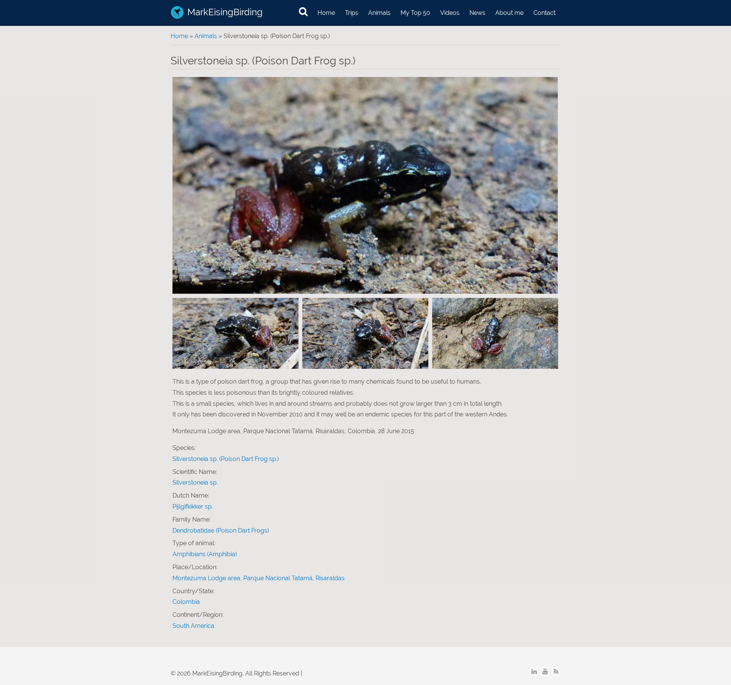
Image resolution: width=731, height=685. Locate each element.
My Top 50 (415, 12)
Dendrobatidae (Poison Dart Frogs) (220, 530)
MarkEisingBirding (225, 12)
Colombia (186, 601)
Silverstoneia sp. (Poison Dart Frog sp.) (225, 459)
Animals (379, 12)
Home (326, 12)
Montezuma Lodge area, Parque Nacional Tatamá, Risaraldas (258, 578)
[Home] (177, 12)
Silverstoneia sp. (195, 482)
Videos (450, 12)
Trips (351, 12)
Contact (544, 12)
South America (193, 625)
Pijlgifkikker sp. (192, 506)
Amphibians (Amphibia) (204, 554)
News (477, 12)
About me (509, 12)
